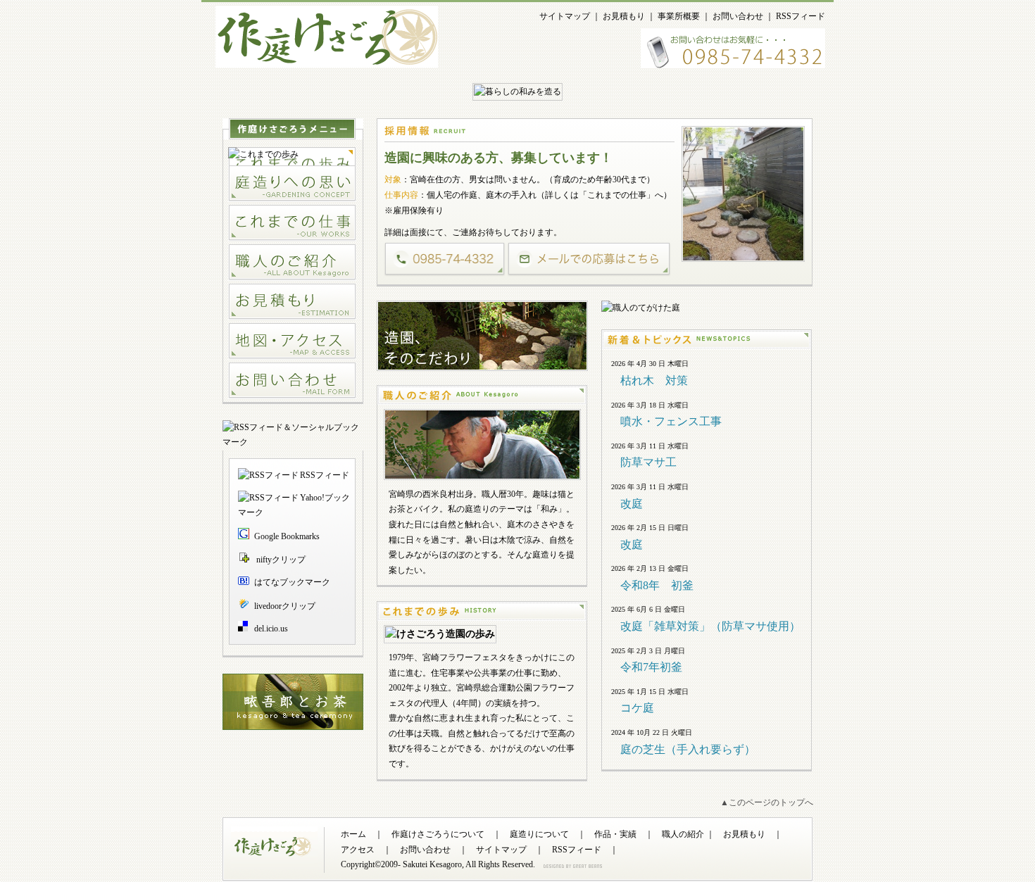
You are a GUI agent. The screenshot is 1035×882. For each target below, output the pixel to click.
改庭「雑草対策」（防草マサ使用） (710, 626)
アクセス (358, 850)
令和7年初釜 (651, 667)
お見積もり (624, 16)
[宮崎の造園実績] (292, 223)
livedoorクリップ (284, 606)
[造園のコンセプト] (292, 183)
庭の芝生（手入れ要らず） (687, 749)
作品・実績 (615, 834)
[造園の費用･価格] (292, 302)
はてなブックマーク (292, 582)
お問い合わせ (738, 16)
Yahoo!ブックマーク (294, 505)
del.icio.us (271, 629)
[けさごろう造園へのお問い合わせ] (292, 381)
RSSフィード (800, 16)
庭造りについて (539, 834)
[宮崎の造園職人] (292, 262)
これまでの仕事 (616, 195)
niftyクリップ (280, 560)
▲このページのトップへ (766, 802)
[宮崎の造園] (326, 59)
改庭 (631, 504)
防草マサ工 (648, 462)
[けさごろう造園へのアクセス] (292, 341)
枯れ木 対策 (654, 380)
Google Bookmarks (287, 536)
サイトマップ (564, 16)
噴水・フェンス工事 (671, 421)
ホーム (353, 834)
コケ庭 (637, 708)
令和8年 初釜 (657, 585)
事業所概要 (679, 16)
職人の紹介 (683, 834)
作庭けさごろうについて (437, 834)
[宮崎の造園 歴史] (292, 155)
